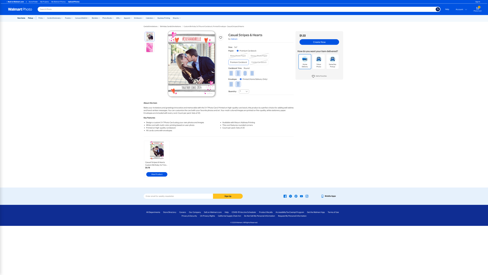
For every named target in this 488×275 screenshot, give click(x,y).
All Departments (153, 212)
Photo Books (107, 18)
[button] (319, 76)
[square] (231, 73)
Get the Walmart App (316, 212)
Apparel (127, 18)
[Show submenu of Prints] (44, 17)
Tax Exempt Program (295, 212)
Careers (182, 212)
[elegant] (245, 73)
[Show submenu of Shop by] (180, 17)
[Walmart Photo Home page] (20, 9)
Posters (68, 18)
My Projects (44, 2)
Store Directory (169, 212)
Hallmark (234, 39)
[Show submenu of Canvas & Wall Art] (88, 17)
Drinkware (138, 18)
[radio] (149, 36)
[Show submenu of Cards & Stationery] (62, 17)
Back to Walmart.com (16, 2)
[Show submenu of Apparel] (131, 17)
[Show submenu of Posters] (72, 17)
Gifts (118, 18)
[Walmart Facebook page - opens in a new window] (285, 196)
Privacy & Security (189, 216)
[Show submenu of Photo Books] (113, 17)
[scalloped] (252, 73)
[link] (156, 159)
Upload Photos (73, 2)
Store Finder (33, 2)
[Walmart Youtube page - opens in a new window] (301, 196)
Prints (41, 18)
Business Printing (164, 18)
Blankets (95, 18)
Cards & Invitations (150, 26)
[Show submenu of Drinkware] (142, 17)
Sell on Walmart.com (213, 212)
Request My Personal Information (292, 216)
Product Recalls (266, 212)
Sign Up (228, 196)
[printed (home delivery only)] (238, 84)
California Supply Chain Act (229, 216)
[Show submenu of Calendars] (154, 17)
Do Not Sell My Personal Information (259, 216)
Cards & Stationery (54, 18)
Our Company (195, 212)
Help (447, 9)
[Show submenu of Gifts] (120, 17)
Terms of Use (333, 212)
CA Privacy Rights (207, 216)
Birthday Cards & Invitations (170, 26)
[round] (238, 73)
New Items (21, 18)
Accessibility (281, 212)
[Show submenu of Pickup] (34, 17)
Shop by (176, 18)
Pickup (30, 18)
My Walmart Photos (58, 2)
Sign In (477, 2)
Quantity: (232, 91)
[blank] (231, 84)
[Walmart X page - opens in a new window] (290, 196)
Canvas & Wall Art (81, 18)
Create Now (319, 42)
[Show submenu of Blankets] (99, 17)
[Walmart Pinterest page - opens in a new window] (296, 196)
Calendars (149, 18)
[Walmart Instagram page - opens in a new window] (306, 196)
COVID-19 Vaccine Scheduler (244, 212)
